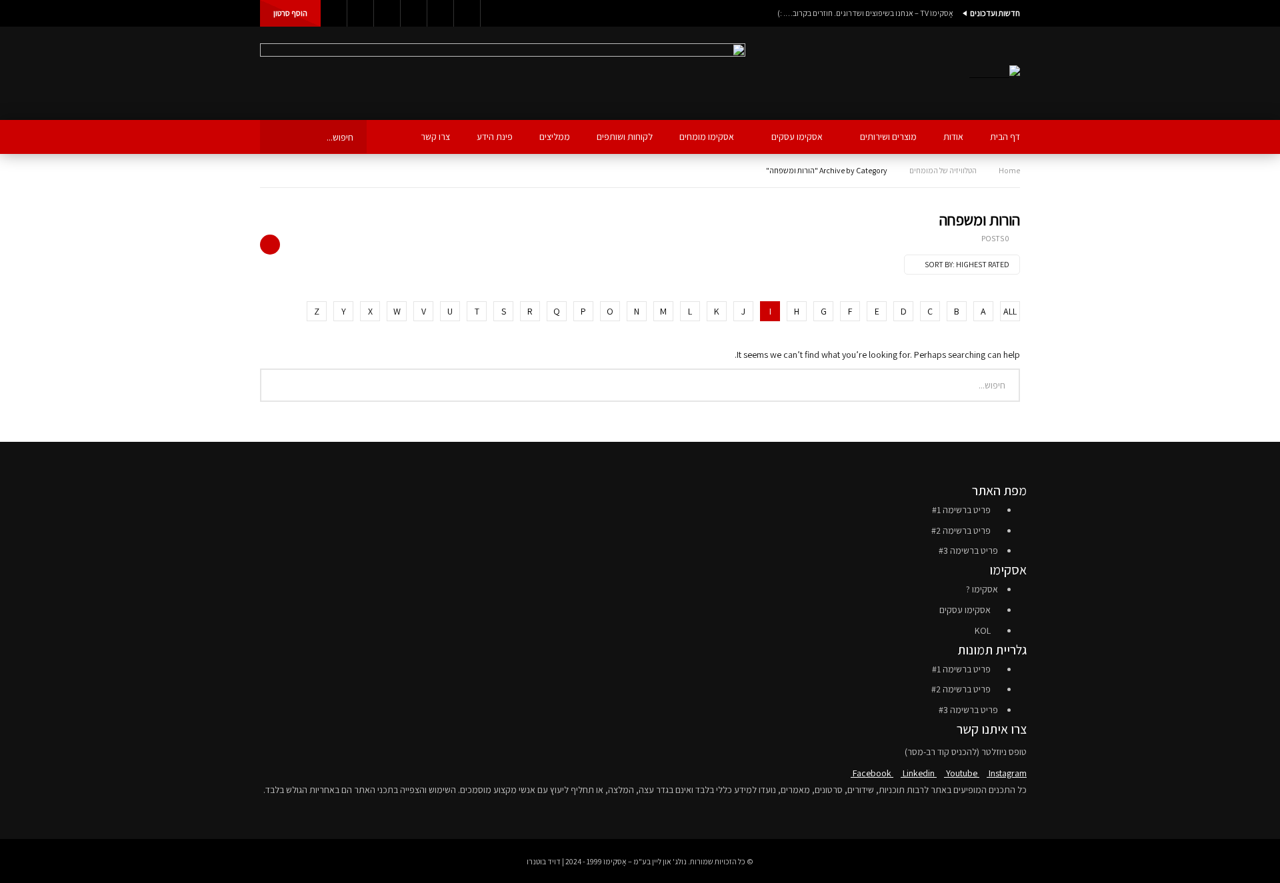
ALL (1010, 311)
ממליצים (554, 137)
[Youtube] (414, 13)
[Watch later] (360, 13)
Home (1009, 170)
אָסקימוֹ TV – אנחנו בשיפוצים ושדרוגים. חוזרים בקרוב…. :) (865, 13)
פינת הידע (495, 137)
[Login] (334, 13)
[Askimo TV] (994, 73)
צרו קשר (435, 137)
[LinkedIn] (440, 13)
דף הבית (1005, 137)
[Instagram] (387, 13)
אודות (953, 137)
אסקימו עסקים (797, 137)
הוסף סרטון (290, 13)
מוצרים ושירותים (888, 137)
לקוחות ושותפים (625, 137)
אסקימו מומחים (706, 137)
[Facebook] (467, 13)
